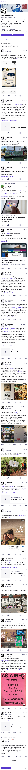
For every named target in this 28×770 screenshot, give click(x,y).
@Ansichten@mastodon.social (7, 17)
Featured (23, 39)
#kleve (3, 46)
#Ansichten (15, 46)
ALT (25, 159)
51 (8, 21)
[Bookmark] (20, 96)
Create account (6, 768)
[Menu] (25, 35)
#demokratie (8, 46)
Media (13, 39)
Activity (5, 39)
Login (14, 768)
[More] (26, 96)
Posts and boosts (5, 43)
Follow (12, 35)
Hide (14, 62)
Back (4, 1)
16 (1, 21)
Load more (14, 760)
